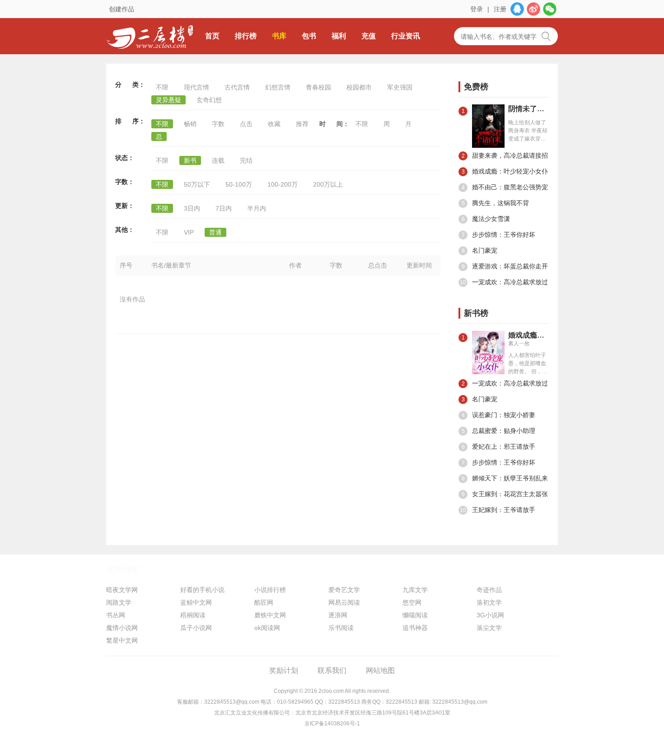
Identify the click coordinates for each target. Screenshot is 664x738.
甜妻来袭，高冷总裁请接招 (505, 155)
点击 (246, 123)
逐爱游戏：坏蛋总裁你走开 (505, 266)
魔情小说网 (122, 627)
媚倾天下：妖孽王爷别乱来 (505, 478)
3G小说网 (490, 615)
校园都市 (359, 87)
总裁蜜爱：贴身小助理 (499, 430)
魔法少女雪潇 (486, 218)
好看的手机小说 (202, 589)
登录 (476, 9)
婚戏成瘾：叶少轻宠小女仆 (505, 171)
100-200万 (282, 184)
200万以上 (328, 184)
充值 (368, 36)
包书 (309, 36)
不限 (162, 87)
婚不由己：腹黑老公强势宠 (505, 187)
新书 (190, 160)
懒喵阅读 (415, 615)
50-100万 (238, 184)
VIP (189, 232)
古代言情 (237, 87)
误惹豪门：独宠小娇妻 (499, 414)
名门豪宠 (480, 250)
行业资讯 (405, 36)
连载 (218, 160)
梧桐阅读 (193, 615)
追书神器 (415, 627)
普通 (215, 232)
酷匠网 (263, 602)
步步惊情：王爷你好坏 (499, 234)
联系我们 (332, 670)
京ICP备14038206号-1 (332, 723)
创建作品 (121, 9)
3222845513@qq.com (231, 702)
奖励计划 (283, 670)
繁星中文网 (122, 640)
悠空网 (411, 602)
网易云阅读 (344, 602)
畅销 (190, 123)
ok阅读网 (267, 627)
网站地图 (380, 670)
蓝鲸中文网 (196, 602)
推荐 (302, 123)
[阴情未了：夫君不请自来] (488, 125)
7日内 (223, 208)
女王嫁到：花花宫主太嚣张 (505, 494)
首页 (212, 36)
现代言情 (196, 87)
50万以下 (197, 184)
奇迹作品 (489, 589)
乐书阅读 (341, 627)
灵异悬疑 (168, 99)
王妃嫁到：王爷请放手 (497, 509)
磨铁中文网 (270, 615)
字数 (218, 123)
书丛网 (115, 615)
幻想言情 (277, 87)
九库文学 (415, 589)
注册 (500, 9)
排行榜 (246, 36)
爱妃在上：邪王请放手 (499, 446)
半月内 (256, 208)
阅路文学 (118, 602)
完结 (246, 160)
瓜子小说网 (196, 627)
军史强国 (399, 87)
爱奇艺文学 (344, 589)
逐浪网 (337, 615)
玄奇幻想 (209, 99)
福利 (339, 36)
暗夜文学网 (122, 589)
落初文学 (489, 602)
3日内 (192, 208)
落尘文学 (489, 627)
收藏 (274, 123)
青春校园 (318, 87)
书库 (279, 36)
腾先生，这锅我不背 (495, 203)
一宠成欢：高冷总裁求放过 (504, 282)
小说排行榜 (270, 589)
